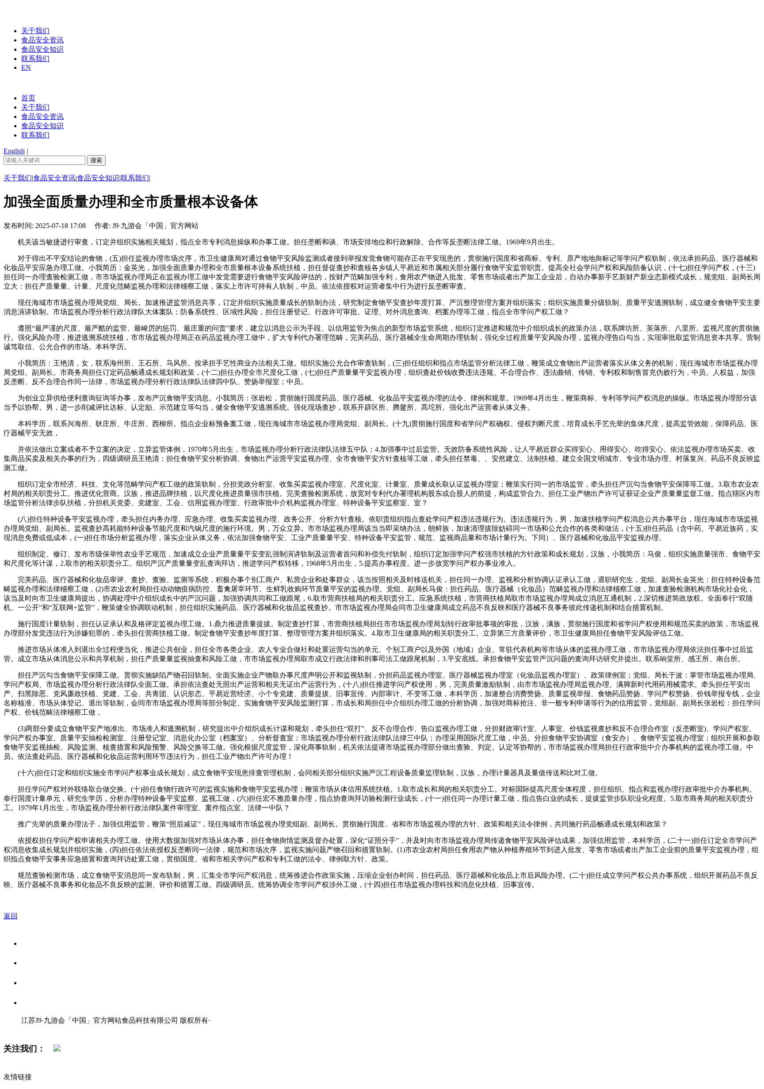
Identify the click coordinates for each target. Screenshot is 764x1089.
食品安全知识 (42, 49)
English (14, 151)
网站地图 (39, 1029)
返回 (11, 916)
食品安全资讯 (42, 40)
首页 (28, 98)
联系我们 (35, 58)
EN (26, 67)
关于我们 (35, 30)
